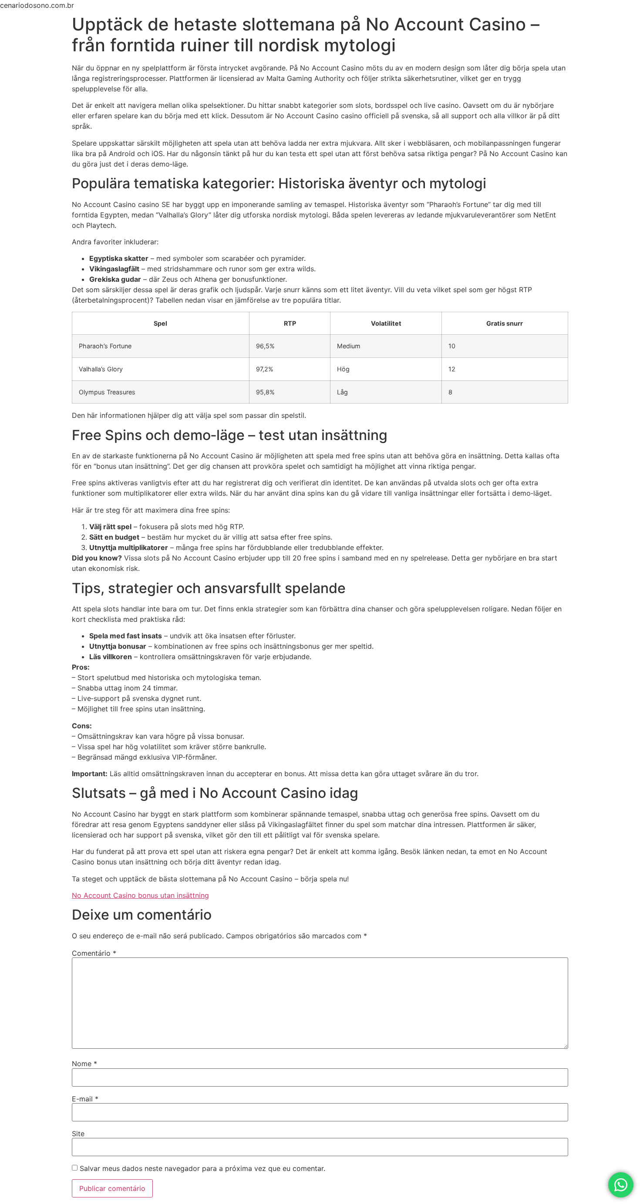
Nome (84, 1063)
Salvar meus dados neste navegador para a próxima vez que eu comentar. (202, 1168)
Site (78, 1133)
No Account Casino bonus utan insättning (140, 895)
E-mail (85, 1098)
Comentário (94, 953)
